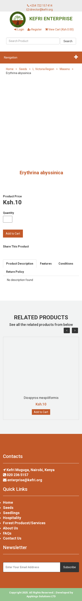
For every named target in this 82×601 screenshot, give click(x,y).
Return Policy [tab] (15, 271)
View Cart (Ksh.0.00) (61, 29)
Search (67, 41)
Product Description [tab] (19, 263)
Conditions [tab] (66, 263)
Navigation (10, 57)
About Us (10, 528)
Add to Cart (41, 412)
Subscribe (69, 567)
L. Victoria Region (43, 69)
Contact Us (12, 538)
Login (20, 29)
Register (36, 29)
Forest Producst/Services (24, 523)
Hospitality (12, 518)
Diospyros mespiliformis (41, 398)
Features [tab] (46, 263)
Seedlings (11, 513)
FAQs (7, 533)
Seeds (23, 69)
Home (10, 69)
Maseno (65, 69)
